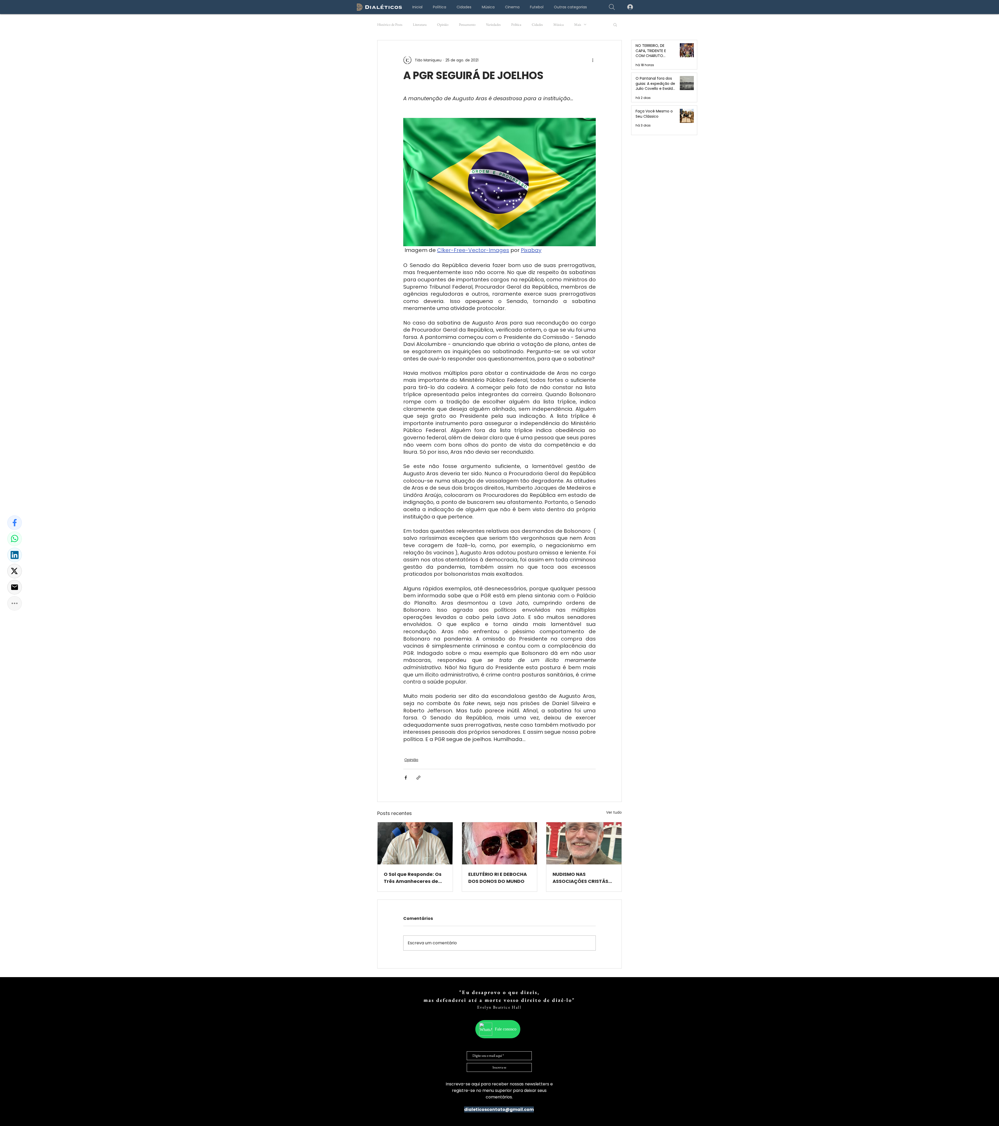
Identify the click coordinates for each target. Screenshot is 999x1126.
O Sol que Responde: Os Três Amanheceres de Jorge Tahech (412, 878)
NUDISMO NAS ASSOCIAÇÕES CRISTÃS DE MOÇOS (580, 878)
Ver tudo (614, 812)
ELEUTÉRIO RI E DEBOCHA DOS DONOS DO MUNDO (497, 877)
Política (516, 24)
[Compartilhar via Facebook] (405, 777)
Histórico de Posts (389, 24)
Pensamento (467, 24)
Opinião (443, 24)
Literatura (420, 24)
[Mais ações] (593, 60)
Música (558, 24)
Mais (577, 24)
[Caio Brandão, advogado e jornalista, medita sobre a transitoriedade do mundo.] (499, 843)
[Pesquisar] (611, 7)
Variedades (493, 24)
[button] (570, 7)
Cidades (537, 24)
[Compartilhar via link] (418, 777)
